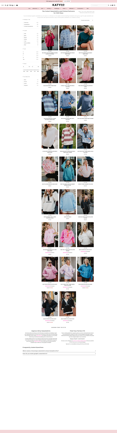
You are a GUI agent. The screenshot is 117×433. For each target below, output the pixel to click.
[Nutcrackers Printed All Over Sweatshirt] (50, 234)
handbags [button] (56, 8)
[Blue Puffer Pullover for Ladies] (85, 269)
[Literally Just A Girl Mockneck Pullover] (67, 70)
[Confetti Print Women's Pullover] (85, 169)
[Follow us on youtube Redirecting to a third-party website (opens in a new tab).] (12, 5)
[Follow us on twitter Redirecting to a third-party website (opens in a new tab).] (15, 5)
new (29, 8)
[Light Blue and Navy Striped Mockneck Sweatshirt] (50, 103)
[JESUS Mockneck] (67, 201)
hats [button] (42, 8)
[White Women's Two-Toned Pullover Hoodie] (50, 201)
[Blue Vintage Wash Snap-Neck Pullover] (67, 103)
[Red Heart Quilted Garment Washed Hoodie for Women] (50, 37)
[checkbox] (31, 22)
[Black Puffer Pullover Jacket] (50, 303)
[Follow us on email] (17, 5)
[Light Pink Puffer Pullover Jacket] (50, 269)
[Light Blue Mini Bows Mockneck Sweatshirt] (67, 37)
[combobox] (99, 5)
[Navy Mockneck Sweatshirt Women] (85, 103)
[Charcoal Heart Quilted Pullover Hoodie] (85, 201)
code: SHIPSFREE (67, 1)
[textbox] (27, 67)
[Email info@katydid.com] (112, 5)
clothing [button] (49, 8)
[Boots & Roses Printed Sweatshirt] (50, 169)
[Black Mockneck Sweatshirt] (50, 70)
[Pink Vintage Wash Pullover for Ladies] (85, 70)
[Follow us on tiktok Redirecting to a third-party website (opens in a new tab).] (7, 5)
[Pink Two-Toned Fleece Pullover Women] (67, 234)
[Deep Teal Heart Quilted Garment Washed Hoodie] (67, 169)
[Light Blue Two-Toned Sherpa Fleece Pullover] (85, 136)
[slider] (23, 69)
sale (88, 8)
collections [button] (35, 8)
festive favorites (37, 341)
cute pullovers (39, 335)
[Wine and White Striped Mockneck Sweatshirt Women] (67, 136)
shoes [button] (64, 8)
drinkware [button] (71, 8)
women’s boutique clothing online (79, 340)
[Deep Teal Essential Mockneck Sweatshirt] (85, 37)
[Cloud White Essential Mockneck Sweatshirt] (50, 136)
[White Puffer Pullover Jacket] (85, 234)
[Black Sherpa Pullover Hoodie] (67, 303)
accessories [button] (80, 8)
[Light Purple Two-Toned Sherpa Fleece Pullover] (67, 269)
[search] (109, 5)
